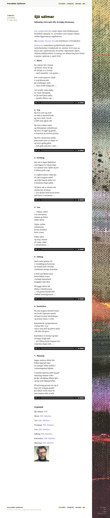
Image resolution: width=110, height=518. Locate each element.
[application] (59, 102)
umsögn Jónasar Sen (46, 41)
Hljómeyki (38, 45)
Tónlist (70, 4)
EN (84, 4)
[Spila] (36, 102)
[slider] (82, 102)
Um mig (78, 4)
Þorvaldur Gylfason (16, 3)
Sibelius (47, 416)
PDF (46, 411)
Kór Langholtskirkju (43, 31)
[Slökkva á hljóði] (78, 102)
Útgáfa (62, 4)
